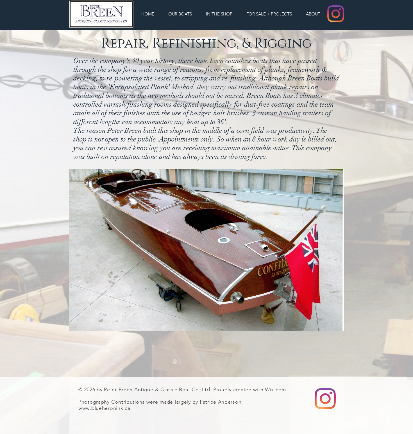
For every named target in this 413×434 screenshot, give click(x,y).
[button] (180, 14)
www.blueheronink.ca (104, 408)
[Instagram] (335, 13)
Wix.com (275, 389)
